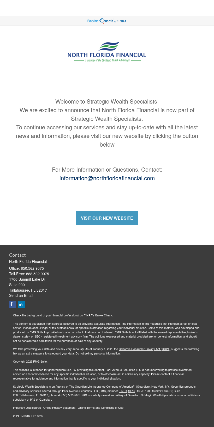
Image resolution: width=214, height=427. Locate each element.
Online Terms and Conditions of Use (100, 407)
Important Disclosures (27, 407)
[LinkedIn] (21, 304)
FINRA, (123, 391)
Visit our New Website (107, 218)
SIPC (131, 391)
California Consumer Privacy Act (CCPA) (144, 349)
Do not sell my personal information (97, 353)
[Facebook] (12, 304)
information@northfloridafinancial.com (107, 178)
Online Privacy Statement (59, 407)
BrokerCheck (103, 315)
